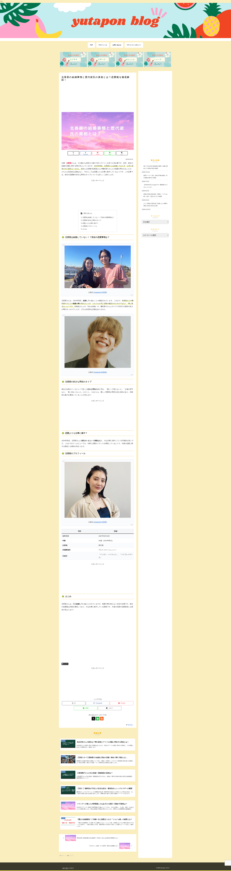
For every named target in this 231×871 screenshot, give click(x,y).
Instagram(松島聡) (100, 372)
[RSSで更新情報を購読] (102, 718)
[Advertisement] (98, 96)
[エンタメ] (73, 59)
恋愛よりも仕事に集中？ (90, 223)
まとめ (84, 229)
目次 (85, 213)
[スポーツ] (101, 59)
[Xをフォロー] (93, 718)
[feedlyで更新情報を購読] (97, 718)
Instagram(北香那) (100, 292)
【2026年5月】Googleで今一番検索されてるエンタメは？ (155, 186)
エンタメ (66, 663)
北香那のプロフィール (89, 226)
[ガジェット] (129, 59)
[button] (122, 153)
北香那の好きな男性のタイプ (91, 220)
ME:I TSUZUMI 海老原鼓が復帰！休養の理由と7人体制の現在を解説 (155, 167)
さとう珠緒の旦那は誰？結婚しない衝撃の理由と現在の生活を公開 (155, 204)
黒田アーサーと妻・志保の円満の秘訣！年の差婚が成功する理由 (155, 176)
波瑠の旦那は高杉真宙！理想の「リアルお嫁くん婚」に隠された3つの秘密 (155, 195)
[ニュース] (157, 59)
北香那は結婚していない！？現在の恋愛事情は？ (98, 217)
